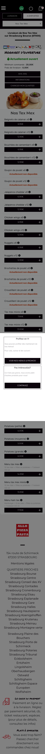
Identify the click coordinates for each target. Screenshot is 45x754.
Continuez (22, 385)
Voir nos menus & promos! (22, 361)
